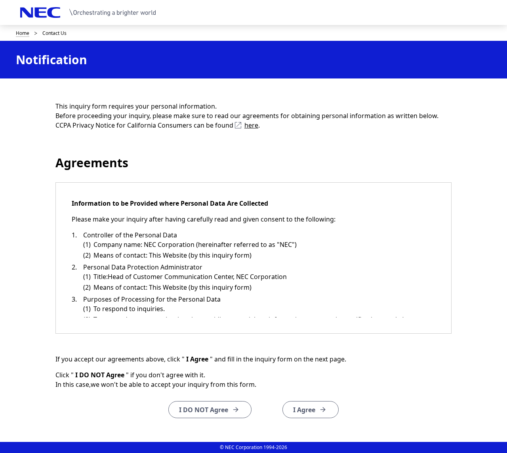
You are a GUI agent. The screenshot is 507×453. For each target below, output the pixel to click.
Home (22, 33)
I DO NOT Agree (203, 409)
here (251, 125)
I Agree (304, 409)
